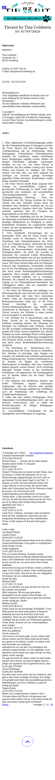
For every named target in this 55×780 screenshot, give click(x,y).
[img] (27, 11)
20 (51, 704)
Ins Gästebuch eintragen (41, 452)
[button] (27, 741)
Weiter (5, 704)
